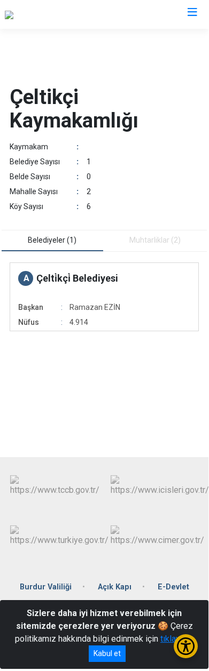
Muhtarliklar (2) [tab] (155, 240)
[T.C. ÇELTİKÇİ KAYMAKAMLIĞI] (61, 14)
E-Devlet (173, 587)
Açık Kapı (114, 587)
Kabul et (107, 653)
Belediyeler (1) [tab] (52, 240)
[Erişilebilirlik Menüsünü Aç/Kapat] (186, 646)
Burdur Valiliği (46, 587)
